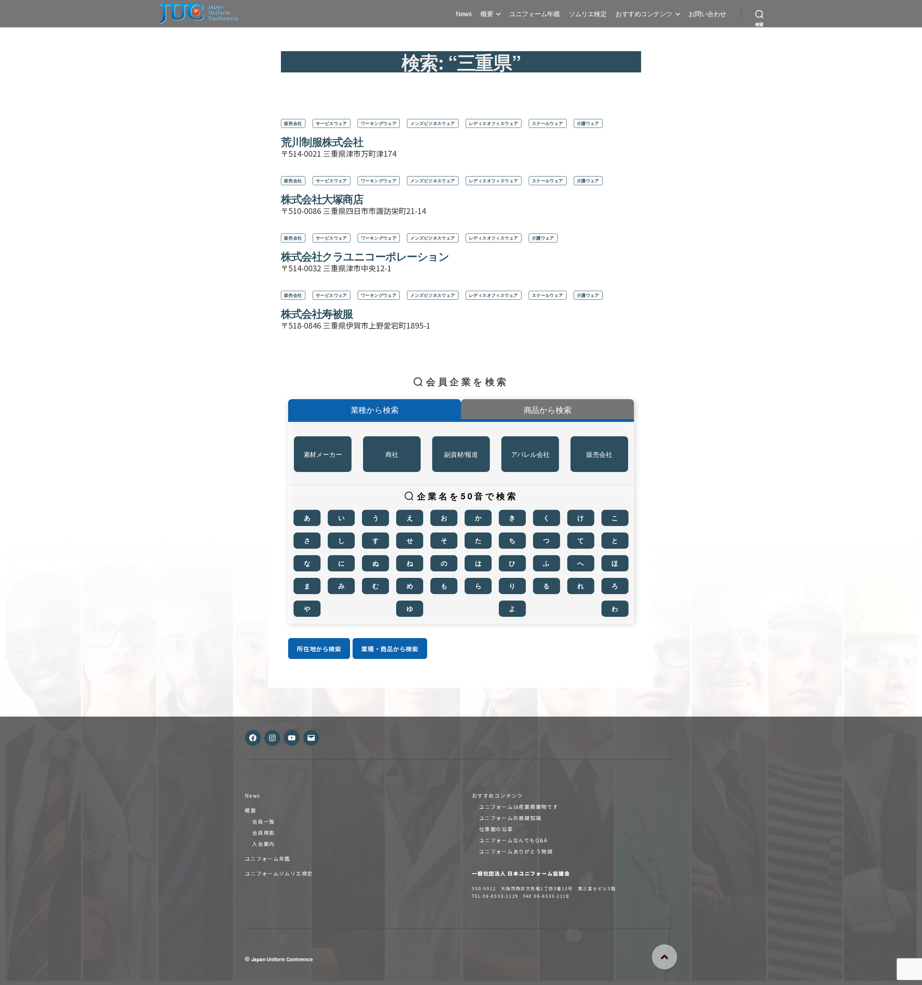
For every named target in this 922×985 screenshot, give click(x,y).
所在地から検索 (319, 648)
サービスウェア (331, 123)
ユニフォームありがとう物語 (516, 851)
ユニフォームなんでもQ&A (513, 840)
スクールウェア (547, 123)
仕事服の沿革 (496, 829)
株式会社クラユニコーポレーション (365, 256)
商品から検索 (548, 409)
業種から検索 (375, 409)
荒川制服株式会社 (322, 141)
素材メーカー (323, 454)
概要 (486, 14)
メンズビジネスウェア (432, 123)
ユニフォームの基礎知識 (510, 817)
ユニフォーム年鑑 (534, 14)
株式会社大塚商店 (322, 198)
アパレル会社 (530, 454)
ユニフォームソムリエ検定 (279, 873)
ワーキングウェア (379, 123)
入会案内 (263, 843)
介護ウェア (588, 123)
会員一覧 (263, 821)
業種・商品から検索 (389, 648)
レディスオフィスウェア (493, 123)
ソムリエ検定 (588, 14)
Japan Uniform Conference (282, 959)
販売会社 (293, 123)
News (463, 14)
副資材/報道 (461, 454)
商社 (391, 454)
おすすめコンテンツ (644, 14)
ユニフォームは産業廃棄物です (519, 806)
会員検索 (263, 832)
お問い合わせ (707, 14)
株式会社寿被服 (317, 313)
